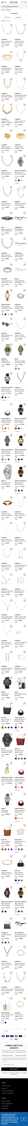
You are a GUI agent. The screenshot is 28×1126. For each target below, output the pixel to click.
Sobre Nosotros (6, 1086)
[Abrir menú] (2, 2)
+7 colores (17, 883)
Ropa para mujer (8, 1055)
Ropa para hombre (21, 1055)
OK (23, 1119)
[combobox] (14, 6)
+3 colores (3, 431)
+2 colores (17, 183)
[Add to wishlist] (11, 25)
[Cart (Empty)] (25, 2)
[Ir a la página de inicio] (13, 2)
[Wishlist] (22, 2)
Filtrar (8, 17)
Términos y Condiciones (8, 1091)
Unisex (3, 9)
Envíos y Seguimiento (7, 1103)
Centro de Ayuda (6, 1101)
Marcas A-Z (5, 1088)
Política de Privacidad (7, 1093)
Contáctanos (5, 1108)
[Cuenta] (5, 2)
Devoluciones (5, 1106)
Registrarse (14, 1069)
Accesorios (8, 9)
